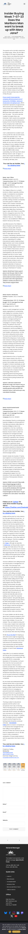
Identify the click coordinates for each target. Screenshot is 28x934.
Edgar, (7, 543)
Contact (9, 876)
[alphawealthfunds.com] (11, 853)
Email (5, 812)
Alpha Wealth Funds (8, 754)
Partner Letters (11, 884)
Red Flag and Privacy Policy (14, 887)
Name (5, 804)
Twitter (15, 502)
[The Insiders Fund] (7, 4)
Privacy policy (16, 931)
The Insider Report (17, 36)
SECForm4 (7, 545)
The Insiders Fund (8, 752)
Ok (10, 931)
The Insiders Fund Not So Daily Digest (13, 37)
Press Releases (10, 879)
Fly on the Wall (11, 635)
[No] (26, 928)
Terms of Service (11, 889)
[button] (24, 4)
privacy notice (22, 929)
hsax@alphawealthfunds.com (11, 757)
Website (5, 820)
